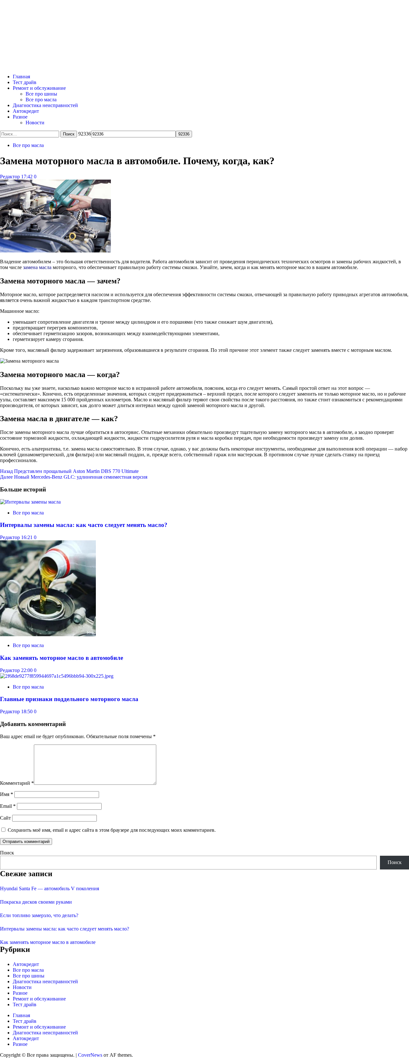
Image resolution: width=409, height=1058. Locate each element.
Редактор (10, 176)
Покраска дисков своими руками (36, 902)
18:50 (27, 711)
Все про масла (41, 99)
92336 (84, 133)
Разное (20, 117)
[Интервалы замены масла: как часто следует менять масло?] (30, 502)
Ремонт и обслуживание (39, 88)
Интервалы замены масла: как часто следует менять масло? (83, 524)
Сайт (5, 818)
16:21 (27, 537)
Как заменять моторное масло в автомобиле (61, 657)
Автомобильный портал (84, 26)
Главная (21, 76)
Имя (6, 794)
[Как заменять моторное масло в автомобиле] (48, 634)
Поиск (7, 852)
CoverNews (90, 1055)
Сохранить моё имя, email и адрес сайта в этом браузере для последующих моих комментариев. (112, 830)
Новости (35, 122)
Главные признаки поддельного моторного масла (69, 699)
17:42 (27, 176)
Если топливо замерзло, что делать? (39, 915)
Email (8, 806)
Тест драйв (24, 82)
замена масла (37, 267)
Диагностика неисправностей (45, 105)
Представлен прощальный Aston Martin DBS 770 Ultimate (69, 471)
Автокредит (26, 111)
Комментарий (17, 783)
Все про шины (41, 94)
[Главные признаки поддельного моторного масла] (56, 676)
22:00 (27, 670)
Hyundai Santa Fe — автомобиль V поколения (49, 888)
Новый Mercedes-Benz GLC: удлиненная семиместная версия (73, 477)
